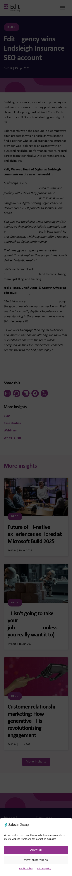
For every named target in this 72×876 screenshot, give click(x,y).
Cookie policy (25, 868)
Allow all (36, 849)
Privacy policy (44, 868)
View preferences (36, 859)
